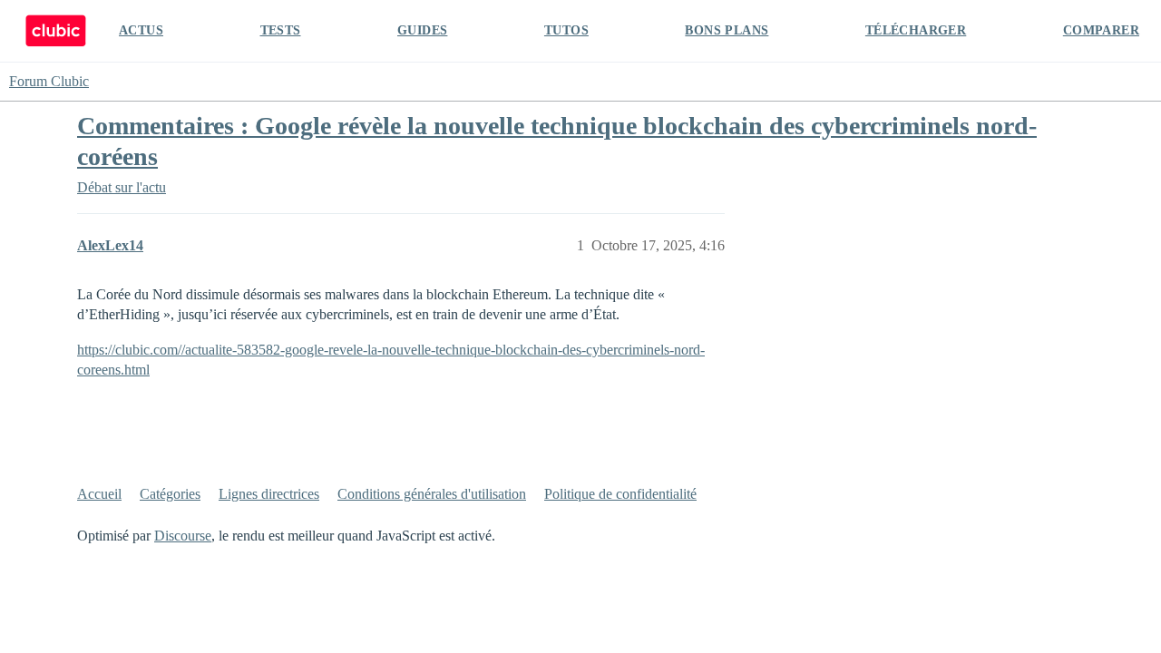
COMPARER (1101, 30)
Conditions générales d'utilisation (431, 494)
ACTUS (141, 30)
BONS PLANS (726, 30)
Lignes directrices (269, 494)
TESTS (280, 30)
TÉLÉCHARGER (915, 30)
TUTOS (566, 30)
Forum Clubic (49, 81)
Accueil (99, 494)
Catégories (170, 494)
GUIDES (422, 30)
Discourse (182, 535)
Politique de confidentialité (620, 494)
